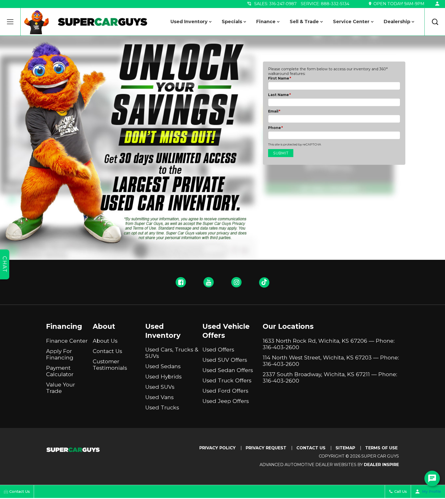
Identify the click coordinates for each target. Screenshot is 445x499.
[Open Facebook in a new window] (181, 282)
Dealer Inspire (381, 464)
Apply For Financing (59, 354)
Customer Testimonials (110, 364)
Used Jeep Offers (225, 401)
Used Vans (159, 397)
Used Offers (218, 349)
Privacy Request (266, 447)
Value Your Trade (60, 387)
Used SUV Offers (224, 360)
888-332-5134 (335, 3)
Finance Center (67, 341)
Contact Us (107, 351)
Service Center (351, 21)
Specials (232, 21)
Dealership (397, 21)
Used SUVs (159, 387)
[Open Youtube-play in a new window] (208, 282)
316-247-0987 (283, 3)
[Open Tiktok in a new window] (264, 282)
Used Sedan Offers (227, 370)
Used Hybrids (163, 376)
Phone (275, 127)
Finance (266, 21)
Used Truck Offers (226, 380)
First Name (279, 78)
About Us (105, 341)
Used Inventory (189, 21)
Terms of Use (381, 447)
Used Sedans (163, 366)
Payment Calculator (59, 371)
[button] (10, 22)
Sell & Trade (304, 21)
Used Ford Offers (225, 391)
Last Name (279, 94)
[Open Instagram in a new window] (236, 282)
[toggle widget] (432, 478)
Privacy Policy (217, 447)
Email (274, 111)
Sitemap (345, 447)
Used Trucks (162, 407)
